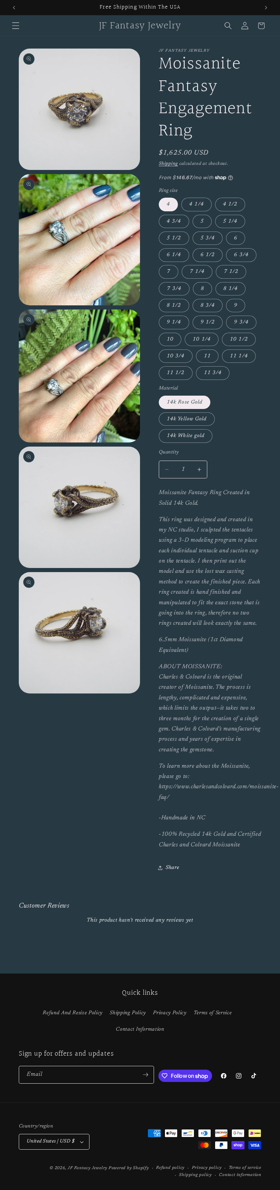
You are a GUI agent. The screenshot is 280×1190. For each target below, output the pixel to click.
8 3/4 (207, 305)
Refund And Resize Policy (72, 1013)
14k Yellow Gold (187, 419)
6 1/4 (174, 254)
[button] (16, 25)
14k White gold (186, 435)
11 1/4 (239, 356)
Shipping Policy (128, 1013)
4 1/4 (196, 204)
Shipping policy (195, 1175)
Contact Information (140, 1029)
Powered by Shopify (129, 1168)
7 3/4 (174, 288)
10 (170, 339)
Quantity (169, 452)
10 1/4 (202, 339)
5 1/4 (230, 221)
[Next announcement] (266, 7)
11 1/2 (176, 372)
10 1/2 (239, 339)
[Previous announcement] (14, 7)
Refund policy (170, 1168)
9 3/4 (241, 322)
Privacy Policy (169, 1013)
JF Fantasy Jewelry (87, 1168)
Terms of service (245, 1168)
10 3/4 (176, 356)
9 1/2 (207, 322)
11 (207, 356)
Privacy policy (207, 1168)
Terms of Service (213, 1013)
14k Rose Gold (184, 402)
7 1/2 (231, 271)
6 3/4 (241, 254)
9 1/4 (174, 322)
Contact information (240, 1175)
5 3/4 (207, 238)
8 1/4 (230, 288)
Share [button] (172, 867)
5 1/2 (174, 238)
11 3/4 (213, 372)
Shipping (168, 163)
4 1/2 (230, 204)
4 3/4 (174, 221)
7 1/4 (197, 271)
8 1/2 (174, 305)
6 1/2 (207, 254)
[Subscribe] (145, 1075)
